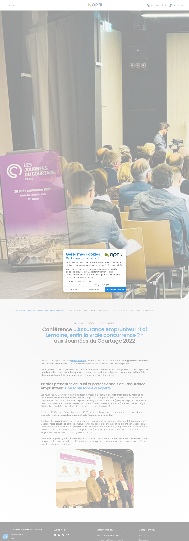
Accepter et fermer (115, 289)
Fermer (73, 289)
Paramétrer (94, 289)
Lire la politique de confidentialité (78, 281)
